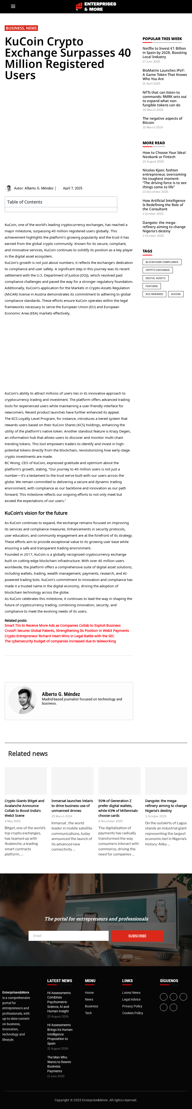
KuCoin (176, 294)
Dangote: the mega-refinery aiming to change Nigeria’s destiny (164, 226)
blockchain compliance (162, 262)
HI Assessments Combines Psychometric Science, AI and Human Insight (59, 1002)
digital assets (156, 278)
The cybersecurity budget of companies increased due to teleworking (60, 641)
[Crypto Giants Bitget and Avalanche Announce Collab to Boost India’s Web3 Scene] (26, 781)
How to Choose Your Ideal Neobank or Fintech (164, 154)
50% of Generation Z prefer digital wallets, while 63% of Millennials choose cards (118, 808)
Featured (152, 286)
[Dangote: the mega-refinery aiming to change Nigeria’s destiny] (166, 781)
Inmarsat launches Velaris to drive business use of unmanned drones (72, 805)
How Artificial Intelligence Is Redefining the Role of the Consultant (164, 204)
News (31, 28)
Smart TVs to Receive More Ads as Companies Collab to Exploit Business (63, 625)
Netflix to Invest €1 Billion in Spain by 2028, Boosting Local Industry (165, 52)
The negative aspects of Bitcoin (162, 120)
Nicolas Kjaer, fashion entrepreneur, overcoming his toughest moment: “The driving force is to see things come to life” (165, 178)
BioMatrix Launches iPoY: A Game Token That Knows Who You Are (165, 74)
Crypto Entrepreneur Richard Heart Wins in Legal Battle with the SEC (59, 635)
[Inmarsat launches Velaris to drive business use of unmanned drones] (73, 781)
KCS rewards (154, 294)
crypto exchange (158, 270)
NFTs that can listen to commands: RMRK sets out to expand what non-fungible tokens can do (165, 98)
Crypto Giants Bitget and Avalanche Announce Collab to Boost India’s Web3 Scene (24, 808)
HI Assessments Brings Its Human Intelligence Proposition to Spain (60, 1034)
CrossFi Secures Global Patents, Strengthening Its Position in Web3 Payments (67, 630)
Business (15, 28)
